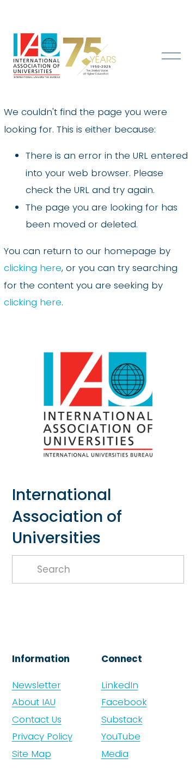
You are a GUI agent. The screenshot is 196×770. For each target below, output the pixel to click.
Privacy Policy (42, 736)
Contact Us (37, 719)
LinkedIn (119, 684)
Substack (122, 719)
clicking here (33, 267)
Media (114, 753)
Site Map (31, 753)
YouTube (120, 736)
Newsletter (36, 684)
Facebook (124, 701)
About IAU (34, 701)
